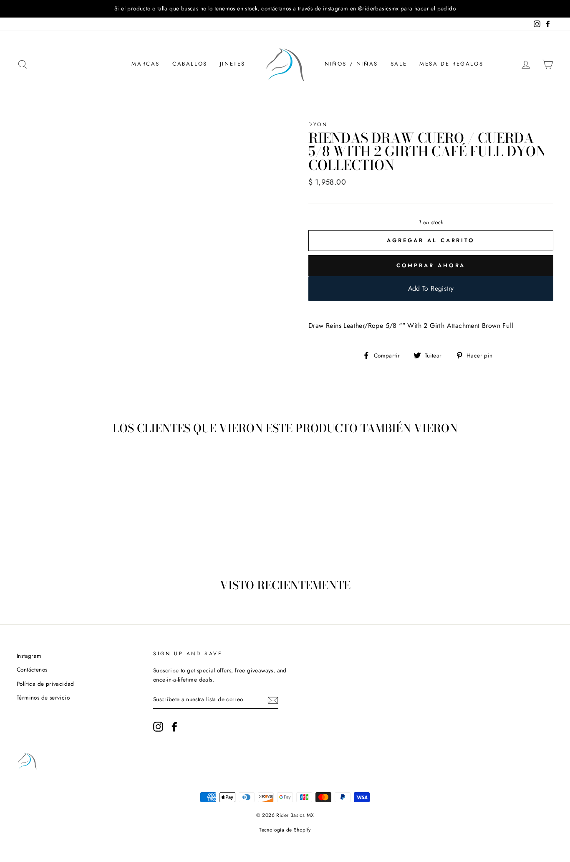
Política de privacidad (45, 683)
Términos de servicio (43, 697)
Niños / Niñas (351, 64)
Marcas (145, 64)
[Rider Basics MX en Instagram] (158, 727)
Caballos (189, 64)
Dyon (318, 124)
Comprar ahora (431, 265)
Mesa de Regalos (451, 64)
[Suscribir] (272, 700)
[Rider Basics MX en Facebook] (174, 727)
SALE (399, 64)
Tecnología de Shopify (284, 830)
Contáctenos (32, 669)
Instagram (29, 656)
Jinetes (232, 64)
